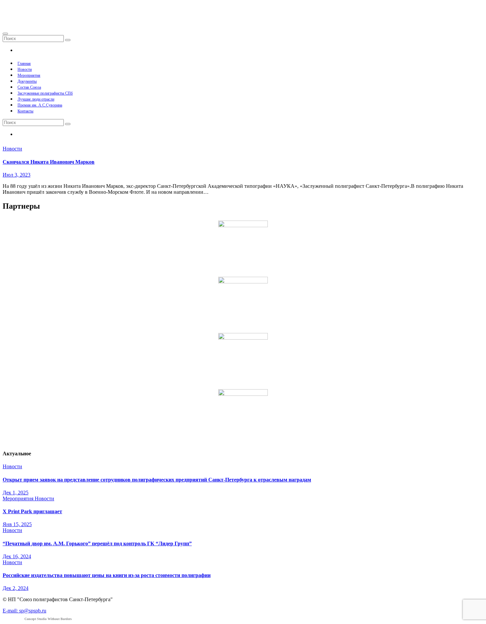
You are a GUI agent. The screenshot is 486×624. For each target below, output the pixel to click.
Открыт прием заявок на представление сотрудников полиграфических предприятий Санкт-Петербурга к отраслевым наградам (157, 479)
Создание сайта (37, 619)
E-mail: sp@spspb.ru (24, 610)
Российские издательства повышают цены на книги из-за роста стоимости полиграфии (107, 575)
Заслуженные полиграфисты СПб (45, 93)
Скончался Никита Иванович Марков (49, 162)
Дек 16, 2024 (17, 556)
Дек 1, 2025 (15, 492)
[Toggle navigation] (5, 34)
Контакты (25, 111)
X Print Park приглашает (32, 511)
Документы (27, 81)
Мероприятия (29, 75)
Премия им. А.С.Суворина (40, 105)
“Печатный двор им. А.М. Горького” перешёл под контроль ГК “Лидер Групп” (97, 543)
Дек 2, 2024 (15, 588)
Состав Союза (29, 87)
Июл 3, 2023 (16, 175)
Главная (24, 63)
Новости (25, 69)
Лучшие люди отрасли (36, 99)
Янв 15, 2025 (17, 524)
